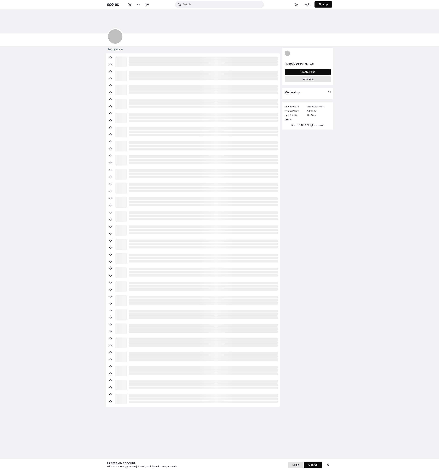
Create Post (308, 72)
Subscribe (308, 79)
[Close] (328, 465)
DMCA (288, 119)
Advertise (312, 111)
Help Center (291, 115)
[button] (121, 61)
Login (295, 464)
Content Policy (292, 106)
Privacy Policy (292, 111)
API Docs (311, 115)
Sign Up (323, 4)
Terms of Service (315, 106)
